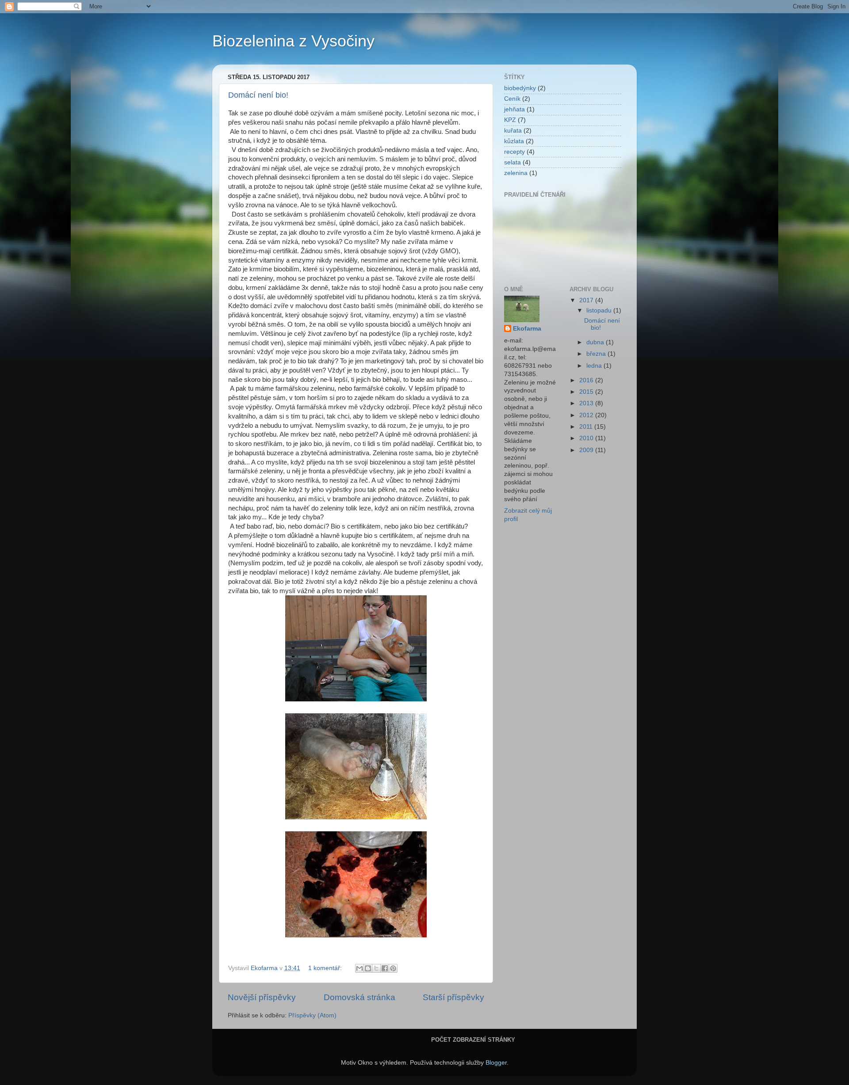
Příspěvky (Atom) (312, 1015)
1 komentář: (326, 968)
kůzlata (514, 141)
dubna (596, 342)
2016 (587, 380)
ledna (595, 365)
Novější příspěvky (262, 997)
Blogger (496, 1062)
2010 (587, 438)
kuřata (513, 130)
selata (512, 162)
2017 (587, 300)
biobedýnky (520, 88)
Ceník (512, 98)
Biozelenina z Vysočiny (293, 41)
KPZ (510, 120)
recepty (514, 151)
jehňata (514, 109)
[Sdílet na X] (376, 968)
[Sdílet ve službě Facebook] (384, 968)
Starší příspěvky (453, 997)
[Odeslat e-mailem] (359, 968)
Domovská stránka (359, 997)
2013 (587, 403)
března (597, 353)
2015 (587, 391)
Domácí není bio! (258, 95)
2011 (586, 426)
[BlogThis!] (367, 968)
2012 (587, 415)
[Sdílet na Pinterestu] (393, 968)
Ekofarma (527, 328)
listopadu (599, 310)
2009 (587, 450)
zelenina (516, 173)
